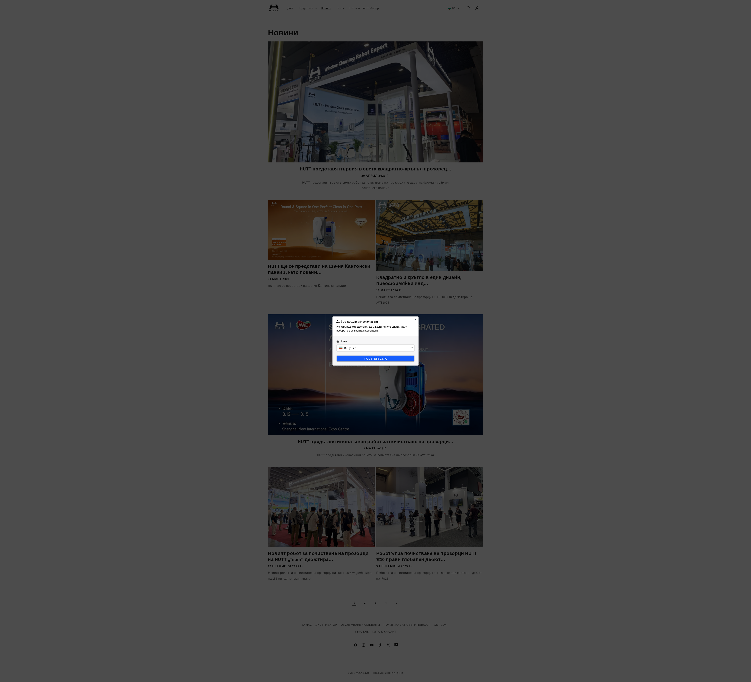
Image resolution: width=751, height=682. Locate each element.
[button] (375, 347)
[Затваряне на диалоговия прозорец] (415, 319)
